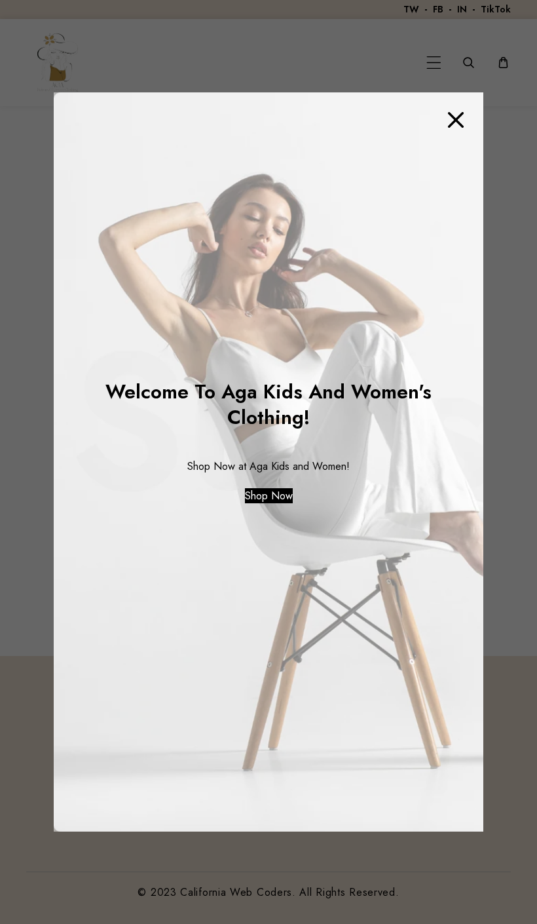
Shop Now (269, 495)
